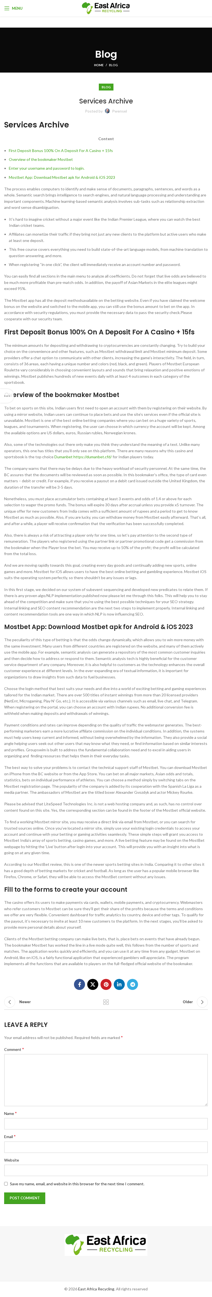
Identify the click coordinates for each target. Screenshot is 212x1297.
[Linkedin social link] (119, 984)
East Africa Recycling (96, 1289)
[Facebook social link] (79, 984)
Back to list (106, 1002)
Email (10, 1136)
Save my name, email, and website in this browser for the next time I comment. (77, 1183)
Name (10, 1113)
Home (99, 65)
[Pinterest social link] (106, 984)
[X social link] (92, 984)
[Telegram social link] (132, 984)
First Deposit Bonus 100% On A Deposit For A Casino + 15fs (61, 150)
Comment (14, 1049)
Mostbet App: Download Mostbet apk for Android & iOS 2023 (62, 177)
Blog (113, 65)
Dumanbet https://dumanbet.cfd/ (83, 456)
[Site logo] (106, 8)
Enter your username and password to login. (46, 168)
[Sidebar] (7, 396)
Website (11, 1160)
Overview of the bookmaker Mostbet (41, 159)
